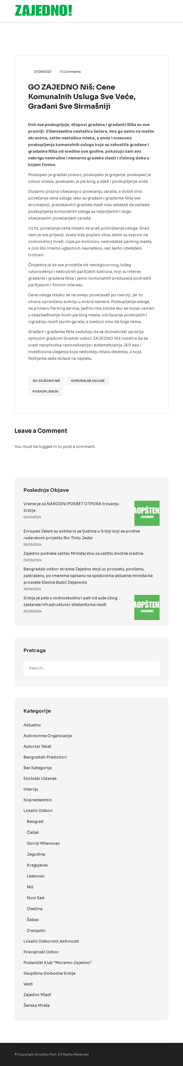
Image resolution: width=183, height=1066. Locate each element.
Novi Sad (35, 898)
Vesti (28, 984)
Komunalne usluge (88, 381)
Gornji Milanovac (43, 843)
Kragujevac (37, 865)
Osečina (34, 909)
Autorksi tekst (37, 746)
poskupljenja (45, 391)
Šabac (33, 919)
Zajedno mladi (37, 995)
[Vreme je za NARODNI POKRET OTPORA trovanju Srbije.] (147, 513)
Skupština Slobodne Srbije (49, 973)
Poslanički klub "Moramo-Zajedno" (57, 962)
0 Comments (70, 72)
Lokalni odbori (38, 810)
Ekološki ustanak (40, 778)
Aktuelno (32, 725)
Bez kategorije (37, 768)
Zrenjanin (36, 930)
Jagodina (36, 854)
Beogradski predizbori (45, 757)
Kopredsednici (37, 800)
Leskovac (36, 876)
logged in (48, 446)
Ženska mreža (36, 1005)
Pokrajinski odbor (41, 952)
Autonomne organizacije (47, 736)
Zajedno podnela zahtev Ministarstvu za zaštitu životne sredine (83, 553)
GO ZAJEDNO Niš (46, 381)
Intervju (30, 789)
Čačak (33, 832)
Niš (30, 887)
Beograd (35, 821)
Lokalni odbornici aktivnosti (51, 941)
